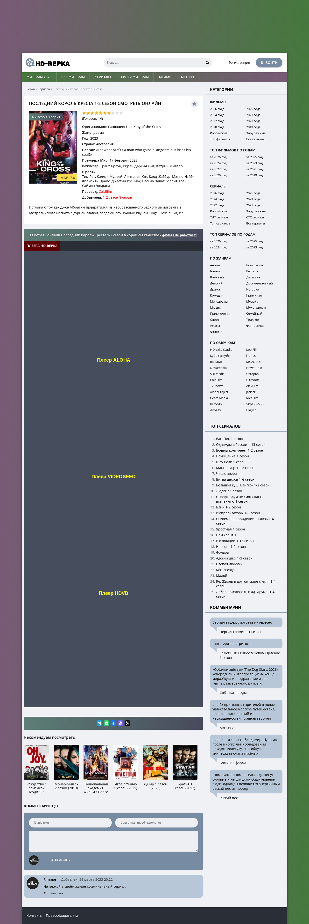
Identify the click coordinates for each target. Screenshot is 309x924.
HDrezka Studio (221, 349)
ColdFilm (216, 380)
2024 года (217, 115)
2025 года (253, 109)
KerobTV (216, 404)
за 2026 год (218, 157)
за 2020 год (218, 175)
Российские (218, 133)
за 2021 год (254, 169)
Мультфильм (256, 307)
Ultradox (252, 380)
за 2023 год (254, 163)
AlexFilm (252, 386)
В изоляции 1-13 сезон (235, 540)
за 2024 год (218, 163)
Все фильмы (73, 77)
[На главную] (46, 62)
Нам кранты (226, 535)
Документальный (259, 283)
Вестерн (252, 271)
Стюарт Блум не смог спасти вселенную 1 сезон (240, 499)
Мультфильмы (135, 77)
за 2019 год (254, 175)
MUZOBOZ (253, 361)
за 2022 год (218, 169)
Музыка (252, 301)
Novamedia (218, 367)
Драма (215, 289)
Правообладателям (62, 915)
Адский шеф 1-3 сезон (234, 558)
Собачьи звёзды (233, 692)
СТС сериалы (255, 217)
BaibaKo (216, 361)
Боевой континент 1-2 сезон (239, 450)
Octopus (252, 374)
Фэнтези (216, 331)
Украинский (255, 404)
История (252, 289)
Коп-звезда (225, 569)
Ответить (56, 893)
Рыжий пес (229, 798)
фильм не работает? (179, 235)
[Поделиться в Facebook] (113, 723)
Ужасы (215, 325)
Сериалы (103, 77)
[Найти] (207, 62)
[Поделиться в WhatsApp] (106, 723)
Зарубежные (256, 133)
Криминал (254, 295)
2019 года (253, 127)
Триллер (252, 319)
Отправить (60, 860)
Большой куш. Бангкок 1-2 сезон (243, 485)
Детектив (253, 277)
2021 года (253, 121)
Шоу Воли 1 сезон (231, 462)
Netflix (187, 77)
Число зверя (226, 473)
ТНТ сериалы (219, 217)
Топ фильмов (220, 139)
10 (121, 113)
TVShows (216, 386)
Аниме (165, 77)
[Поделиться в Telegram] (99, 723)
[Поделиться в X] (127, 723)
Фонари (222, 552)
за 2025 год (254, 157)
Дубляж (216, 410)
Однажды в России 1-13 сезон (241, 444)
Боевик (215, 271)
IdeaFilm (252, 398)
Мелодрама (219, 301)
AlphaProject (219, 392)
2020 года (217, 127)
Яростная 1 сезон (230, 529)
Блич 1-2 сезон (228, 507)
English (251, 410)
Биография (254, 265)
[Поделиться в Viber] (120, 723)
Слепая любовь (229, 564)
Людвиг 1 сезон (229, 491)
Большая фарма (233, 762)
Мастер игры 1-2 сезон (235, 467)
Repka (31, 89)
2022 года (217, 121)
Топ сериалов (220, 223)
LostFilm (252, 349)
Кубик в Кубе (220, 355)
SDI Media (217, 374)
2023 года (253, 115)
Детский (216, 283)
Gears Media (219, 398)
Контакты (34, 915)
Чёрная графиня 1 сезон (240, 631)
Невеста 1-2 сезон (231, 546)
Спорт (214, 319)
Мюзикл (216, 307)
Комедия (216, 295)
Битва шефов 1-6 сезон (235, 479)
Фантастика (255, 325)
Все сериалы (255, 223)
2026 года (217, 109)
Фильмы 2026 (39, 77)
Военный (217, 277)
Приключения (220, 313)
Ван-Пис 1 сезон (229, 438)
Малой (221, 575)
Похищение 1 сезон (232, 456)
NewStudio (254, 367)
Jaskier (250, 392)
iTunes (251, 355)
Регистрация (239, 62)
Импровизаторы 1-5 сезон (238, 513)
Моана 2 (227, 727)
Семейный (254, 313)
